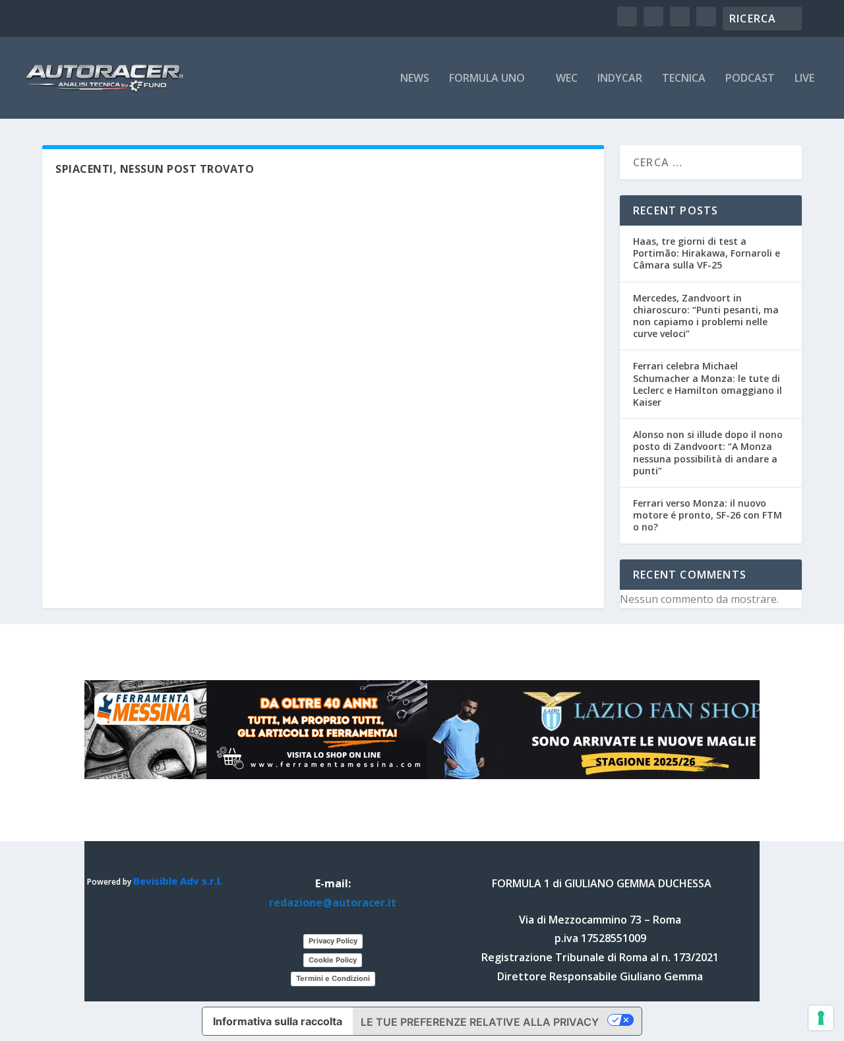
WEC (567, 79)
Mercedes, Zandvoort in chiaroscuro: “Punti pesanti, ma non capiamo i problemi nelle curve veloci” (706, 316)
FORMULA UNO (487, 79)
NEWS (414, 79)
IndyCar (619, 79)
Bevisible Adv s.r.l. (177, 880)
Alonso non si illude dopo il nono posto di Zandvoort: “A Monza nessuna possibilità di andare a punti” (708, 452)
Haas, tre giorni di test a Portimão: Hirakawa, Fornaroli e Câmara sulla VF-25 (706, 253)
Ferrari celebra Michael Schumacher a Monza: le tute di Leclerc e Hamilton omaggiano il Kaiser (707, 384)
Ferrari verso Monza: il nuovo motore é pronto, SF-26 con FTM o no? (707, 515)
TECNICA (684, 79)
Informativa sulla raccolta (277, 1021)
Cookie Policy (333, 959)
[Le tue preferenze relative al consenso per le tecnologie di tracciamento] (820, 1017)
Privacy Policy (333, 940)
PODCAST (750, 79)
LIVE (804, 79)
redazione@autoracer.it (332, 902)
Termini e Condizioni (333, 978)
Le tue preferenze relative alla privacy (480, 1021)
